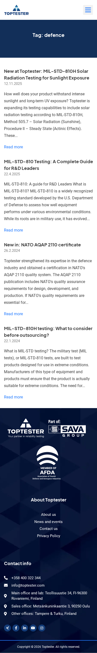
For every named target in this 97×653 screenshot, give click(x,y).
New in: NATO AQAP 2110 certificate (42, 244)
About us (48, 514)
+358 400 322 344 (26, 578)
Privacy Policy (48, 536)
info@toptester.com (28, 585)
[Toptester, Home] (16, 10)
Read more (13, 147)
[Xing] (7, 628)
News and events (48, 522)
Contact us (49, 528)
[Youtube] (33, 628)
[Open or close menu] (88, 10)
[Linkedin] (24, 628)
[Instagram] (41, 628)
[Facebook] (15, 628)
